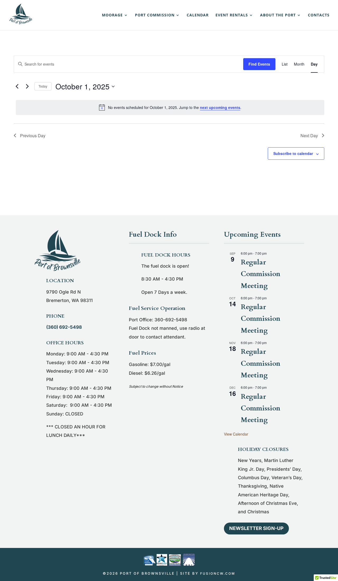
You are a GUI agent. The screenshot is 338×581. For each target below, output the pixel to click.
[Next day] (27, 86)
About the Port (278, 15)
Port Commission (155, 15)
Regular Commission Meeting (260, 274)
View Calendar (236, 434)
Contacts (319, 15)
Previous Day (32, 135)
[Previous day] (17, 86)
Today (43, 86)
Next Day (309, 135)
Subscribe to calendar (293, 153)
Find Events (259, 64)
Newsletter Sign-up (256, 528)
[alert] (170, 107)
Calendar (198, 15)
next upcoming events (220, 107)
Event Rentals (231, 15)
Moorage (112, 15)
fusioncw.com (217, 573)
